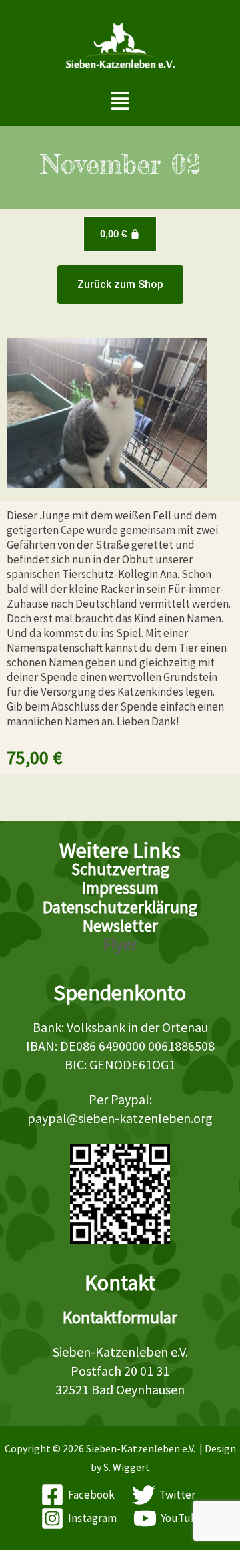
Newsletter (120, 925)
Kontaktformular (120, 1317)
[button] (120, 101)
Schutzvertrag (120, 869)
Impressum (120, 887)
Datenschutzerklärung (120, 907)
